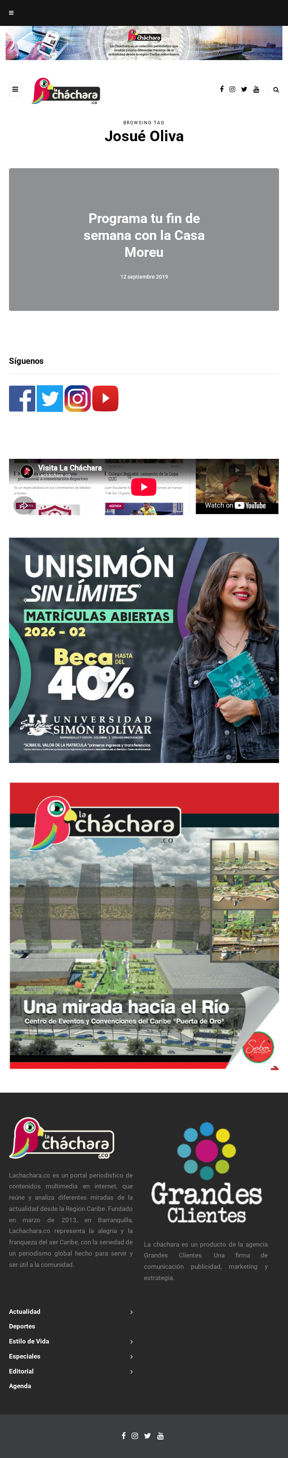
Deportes (22, 1326)
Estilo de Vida (29, 1341)
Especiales (24, 1356)
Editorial (21, 1371)
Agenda (20, 1386)
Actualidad (24, 1311)
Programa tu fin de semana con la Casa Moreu (144, 235)
